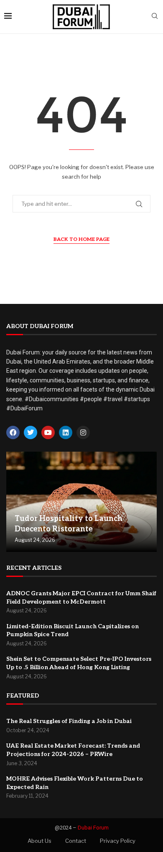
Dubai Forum (93, 827)
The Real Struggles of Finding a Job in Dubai (69, 721)
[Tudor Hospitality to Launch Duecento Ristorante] (81, 502)
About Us (39, 840)
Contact (75, 840)
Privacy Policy (117, 840)
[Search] (154, 16)
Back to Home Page (81, 239)
